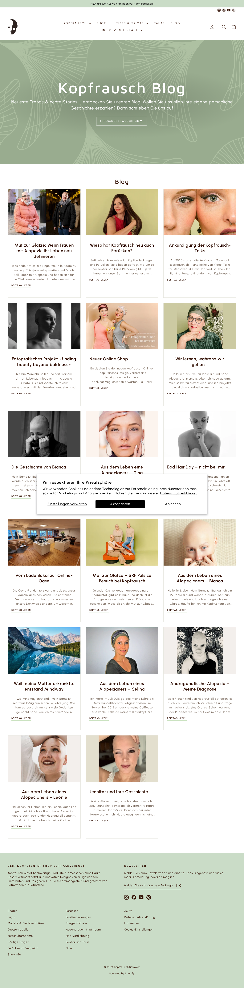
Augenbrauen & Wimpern (83, 929)
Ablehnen (173, 504)
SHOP (102, 23)
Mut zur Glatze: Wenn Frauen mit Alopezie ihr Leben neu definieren (44, 251)
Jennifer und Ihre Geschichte (118, 791)
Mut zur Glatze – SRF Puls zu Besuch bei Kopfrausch (122, 578)
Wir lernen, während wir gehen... (199, 361)
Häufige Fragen (18, 942)
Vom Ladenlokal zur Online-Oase (44, 578)
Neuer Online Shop (108, 358)
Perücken (72, 911)
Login (11, 917)
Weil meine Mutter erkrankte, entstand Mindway (44, 686)
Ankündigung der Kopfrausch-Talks (200, 248)
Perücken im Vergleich (23, 948)
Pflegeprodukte (76, 923)
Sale (69, 948)
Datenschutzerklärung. (178, 493)
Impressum (131, 923)
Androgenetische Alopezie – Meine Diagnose (199, 686)
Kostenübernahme (20, 936)
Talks (159, 23)
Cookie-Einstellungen (138, 929)
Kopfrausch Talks (77, 942)
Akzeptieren (120, 504)
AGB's (128, 911)
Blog (175, 23)
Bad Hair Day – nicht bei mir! (196, 467)
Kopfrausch (76, 23)
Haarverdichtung (78, 936)
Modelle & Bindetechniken (26, 923)
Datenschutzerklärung (139, 917)
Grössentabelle (18, 929)
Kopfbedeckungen (78, 917)
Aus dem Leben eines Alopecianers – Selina (122, 686)
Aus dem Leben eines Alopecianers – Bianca (200, 578)
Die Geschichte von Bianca (38, 467)
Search (12, 911)
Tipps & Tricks (130, 23)
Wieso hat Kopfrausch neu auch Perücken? (122, 248)
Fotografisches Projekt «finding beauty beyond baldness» (44, 361)
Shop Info (14, 954)
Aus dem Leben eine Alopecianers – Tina (122, 469)
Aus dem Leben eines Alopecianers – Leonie (44, 794)
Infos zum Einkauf (120, 30)
